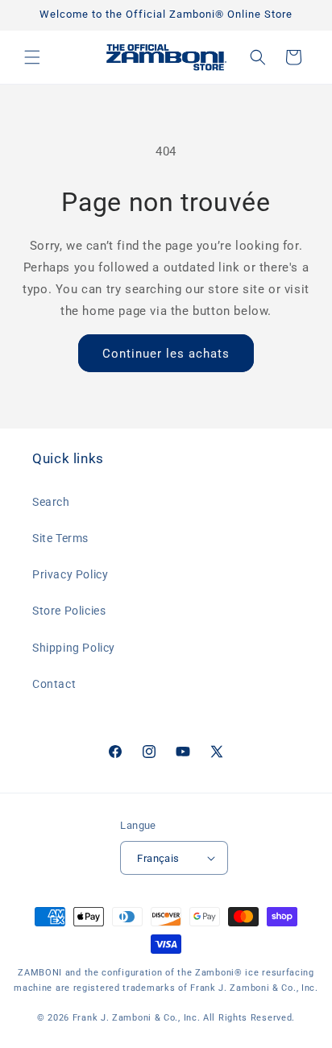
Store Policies (69, 610)
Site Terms (60, 538)
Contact (54, 683)
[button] (32, 57)
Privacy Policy (70, 574)
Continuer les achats (166, 353)
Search (51, 501)
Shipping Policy (73, 647)
